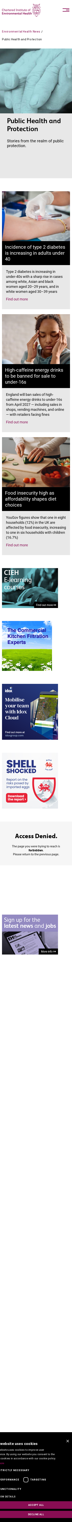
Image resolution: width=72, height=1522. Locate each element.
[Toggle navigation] (66, 10)
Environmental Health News (21, 31)
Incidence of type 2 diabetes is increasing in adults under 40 (35, 253)
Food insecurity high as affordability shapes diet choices (30, 499)
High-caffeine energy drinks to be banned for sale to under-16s (34, 376)
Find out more (17, 299)
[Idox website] (30, 711)
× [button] (67, 1441)
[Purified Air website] (27, 646)
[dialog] (36, 1479)
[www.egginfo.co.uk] (30, 780)
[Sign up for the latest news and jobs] (30, 934)
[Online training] (30, 588)
